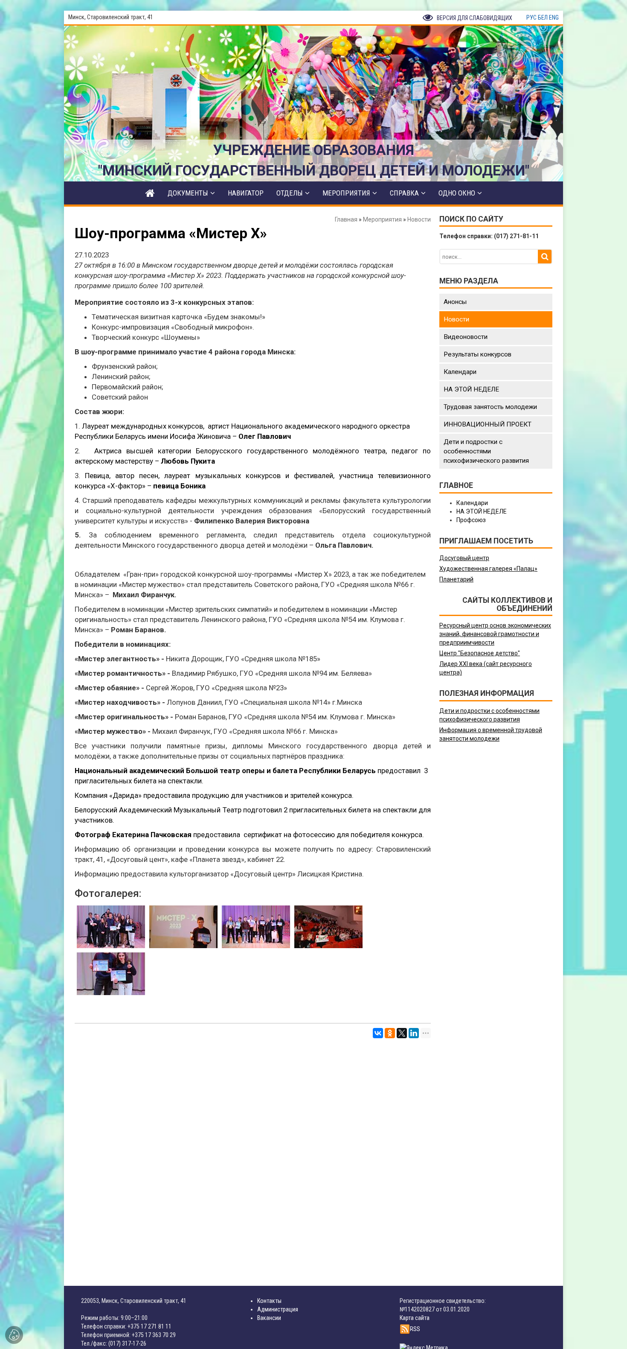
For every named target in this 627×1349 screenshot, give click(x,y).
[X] (402, 1033)
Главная (346, 219)
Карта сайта (415, 1317)
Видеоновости (466, 337)
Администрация (277, 1309)
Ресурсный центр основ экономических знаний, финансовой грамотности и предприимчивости (495, 634)
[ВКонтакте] (378, 1033)
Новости (419, 219)
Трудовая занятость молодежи (490, 407)
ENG (554, 17)
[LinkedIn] (414, 1033)
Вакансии (269, 1317)
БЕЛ (543, 17)
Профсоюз (471, 520)
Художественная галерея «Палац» (488, 568)
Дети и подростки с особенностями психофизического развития (486, 451)
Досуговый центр (464, 558)
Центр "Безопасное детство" (479, 653)
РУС (531, 17)
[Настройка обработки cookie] (14, 1335)
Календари (460, 372)
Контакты (269, 1300)
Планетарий (456, 579)
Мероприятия (382, 219)
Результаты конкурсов (477, 354)
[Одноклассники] (390, 1033)
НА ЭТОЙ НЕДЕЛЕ (471, 389)
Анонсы (455, 302)
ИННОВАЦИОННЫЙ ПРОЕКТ (487, 424)
